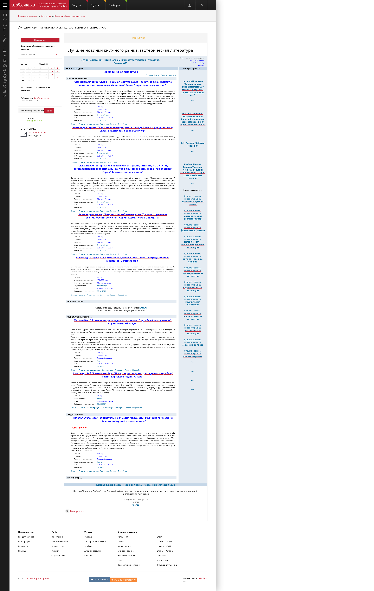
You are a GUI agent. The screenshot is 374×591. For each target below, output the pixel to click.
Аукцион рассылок (92, 550)
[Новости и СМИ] (4, 60)
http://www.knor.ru (41, 98)
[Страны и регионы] (4, 81)
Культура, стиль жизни (28, 16)
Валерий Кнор (34, 120)
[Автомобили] (4, 25)
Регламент (23, 546)
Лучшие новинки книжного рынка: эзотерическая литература (62, 27)
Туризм (121, 541)
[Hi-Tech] (4, 45)
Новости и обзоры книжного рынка (69, 16)
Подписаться (40, 40)
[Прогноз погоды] (4, 71)
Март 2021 (44, 64)
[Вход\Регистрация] (190, 5)
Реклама (88, 536)
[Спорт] (4, 76)
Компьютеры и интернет (129, 565)
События (88, 555)
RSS (57, 54)
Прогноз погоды (164, 541)
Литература (46, 16)
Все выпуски (138, 37)
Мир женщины (124, 546)
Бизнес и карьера (126, 550)
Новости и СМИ (164, 546)
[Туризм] (4, 86)
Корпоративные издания (95, 541)
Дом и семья (162, 560)
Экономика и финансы (128, 555)
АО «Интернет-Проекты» (39, 578)
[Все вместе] (4, 14)
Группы (95, 5)
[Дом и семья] (4, 35)
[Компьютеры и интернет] (4, 50)
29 (23, 80)
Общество (161, 555)
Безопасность (57, 546)
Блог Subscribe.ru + (60, 541)
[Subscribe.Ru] (23, 5)
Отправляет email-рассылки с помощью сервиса (52, 5)
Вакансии (55, 550)
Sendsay (88, 546)
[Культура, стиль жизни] (4, 55)
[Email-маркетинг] (4, 96)
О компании (57, 536)
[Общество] (4, 66)
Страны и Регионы (165, 550)
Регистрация (24, 541)
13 (52, 71)
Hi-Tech (121, 560)
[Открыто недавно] (4, 20)
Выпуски (76, 5)
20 (52, 74)
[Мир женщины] (4, 40)
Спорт (159, 536)
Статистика (28, 129)
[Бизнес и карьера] (4, 30)
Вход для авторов (26, 536)
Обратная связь (58, 555)
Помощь (22, 550)
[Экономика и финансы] (4, 91)
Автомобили (123, 536)
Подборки (114, 5)
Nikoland (203, 578)
